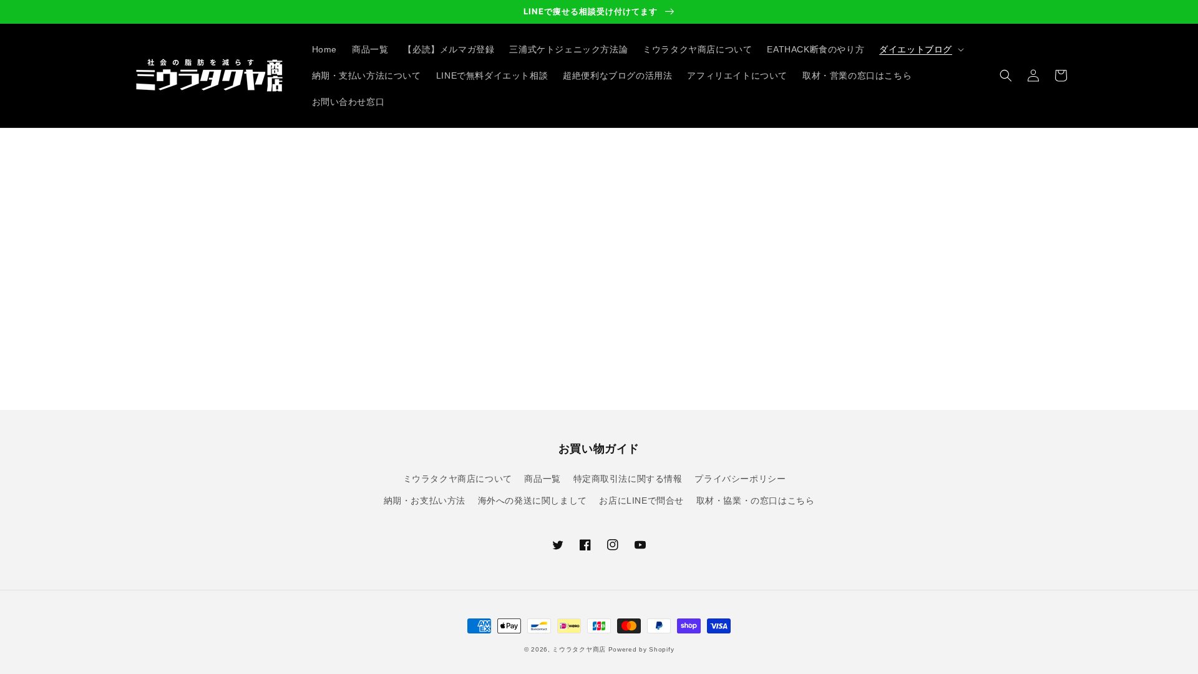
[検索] (1006, 75)
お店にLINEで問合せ (641, 501)
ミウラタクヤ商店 (579, 649)
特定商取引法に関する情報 (628, 479)
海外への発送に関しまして (532, 501)
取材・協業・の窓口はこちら (755, 501)
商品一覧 (542, 479)
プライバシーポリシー (740, 479)
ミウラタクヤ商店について (457, 479)
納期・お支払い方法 (424, 501)
